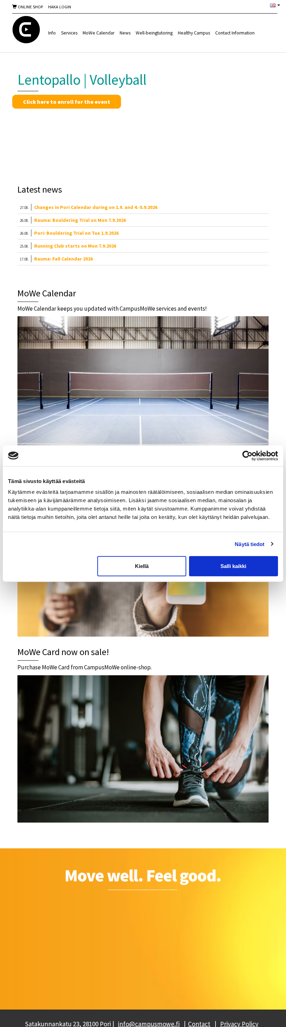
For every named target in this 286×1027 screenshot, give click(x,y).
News (125, 33)
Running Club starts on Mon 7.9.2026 (75, 246)
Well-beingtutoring (154, 33)
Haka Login (59, 6)
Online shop (30, 6)
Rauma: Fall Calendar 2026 (63, 259)
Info (52, 33)
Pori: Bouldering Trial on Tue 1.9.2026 (76, 233)
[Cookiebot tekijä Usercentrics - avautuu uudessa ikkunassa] (247, 455)
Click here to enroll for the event (66, 101)
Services (69, 33)
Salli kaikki (233, 566)
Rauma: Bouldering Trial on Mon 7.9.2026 (80, 220)
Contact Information (235, 33)
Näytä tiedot (249, 544)
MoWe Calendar (98, 33)
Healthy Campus (194, 33)
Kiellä (142, 566)
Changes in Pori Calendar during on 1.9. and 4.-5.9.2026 (95, 207)
